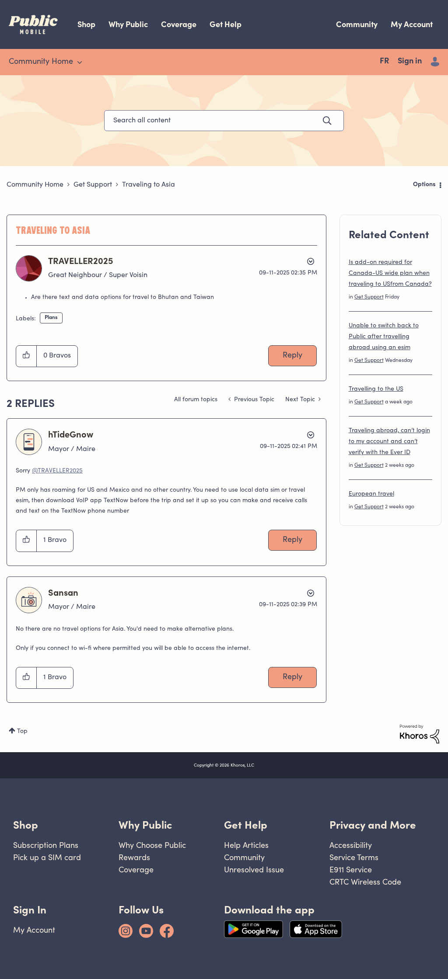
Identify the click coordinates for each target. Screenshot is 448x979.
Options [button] (424, 185)
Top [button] (22, 732)
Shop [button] (25, 825)
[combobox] (224, 120)
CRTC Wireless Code (365, 882)
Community (357, 24)
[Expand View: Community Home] (79, 62)
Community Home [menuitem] (41, 62)
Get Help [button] (245, 825)
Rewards (134, 857)
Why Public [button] (145, 825)
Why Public (128, 24)
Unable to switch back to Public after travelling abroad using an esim (384, 337)
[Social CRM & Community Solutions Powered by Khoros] (419, 734)
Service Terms (353, 857)
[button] (26, 356)
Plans (51, 317)
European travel (371, 494)
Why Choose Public (152, 845)
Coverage (178, 24)
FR (384, 62)
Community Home (35, 184)
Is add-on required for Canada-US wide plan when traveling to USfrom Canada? (390, 274)
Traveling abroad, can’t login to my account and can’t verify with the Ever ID (389, 442)
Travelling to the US (376, 389)
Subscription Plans (45, 845)
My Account (412, 24)
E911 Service (350, 869)
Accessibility (350, 845)
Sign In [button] (29, 910)
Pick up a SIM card (47, 857)
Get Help (226, 24)
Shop (86, 24)
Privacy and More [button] (372, 825)
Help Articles (246, 845)
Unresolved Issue (254, 869)
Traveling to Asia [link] (148, 184)
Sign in (410, 62)
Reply (292, 356)
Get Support (93, 184)
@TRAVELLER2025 (57, 471)
